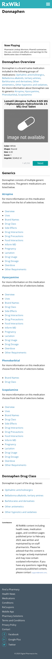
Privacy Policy (9, 624)
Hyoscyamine (32, 91)
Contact (6, 629)
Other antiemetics (14, 506)
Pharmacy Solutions (12, 616)
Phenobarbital (9, 94)
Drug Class (10, 223)
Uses (7, 215)
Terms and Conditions (13, 620)
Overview (9, 211)
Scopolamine (25, 94)
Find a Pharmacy (10, 589)
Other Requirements (15, 269)
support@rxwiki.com (39, 573)
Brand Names (12, 219)
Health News (8, 593)
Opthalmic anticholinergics (30, 74)
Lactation (10, 252)
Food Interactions (14, 240)
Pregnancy (10, 248)
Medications (8, 598)
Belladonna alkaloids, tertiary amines (21, 78)
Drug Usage (11, 256)
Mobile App (8, 611)
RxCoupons (8, 607)
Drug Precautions (14, 236)
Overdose (10, 265)
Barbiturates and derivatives (17, 81)
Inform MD (10, 244)
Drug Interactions (14, 232)
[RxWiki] (11, 4)
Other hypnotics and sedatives (31, 84)
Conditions (7, 602)
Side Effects (11, 227)
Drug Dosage (12, 261)
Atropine (19, 91)
